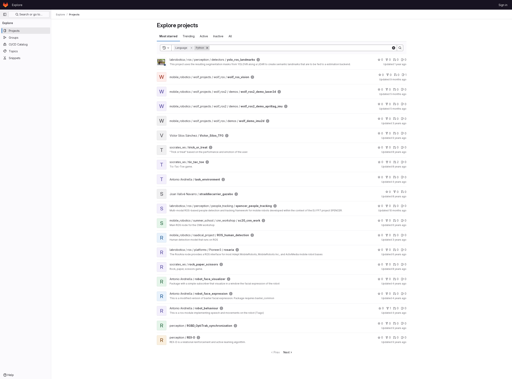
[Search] (400, 48)
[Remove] (207, 47)
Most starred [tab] (168, 36)
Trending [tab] (189, 36)
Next (286, 352)
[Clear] (393, 47)
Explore (17, 5)
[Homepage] (5, 5)
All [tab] (230, 36)
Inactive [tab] (218, 36)
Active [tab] (204, 36)
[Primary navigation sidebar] (5, 14)
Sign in (503, 5)
